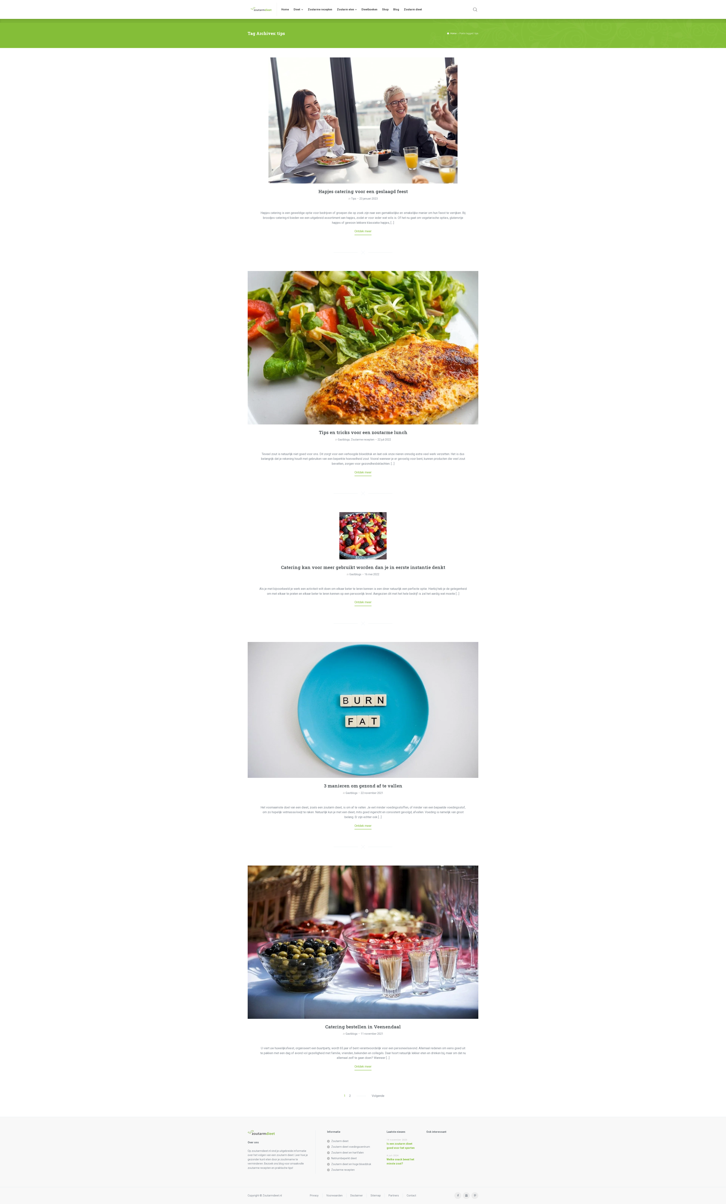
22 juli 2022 (384, 439)
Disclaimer (356, 1195)
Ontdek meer (363, 231)
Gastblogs (344, 439)
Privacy (314, 1195)
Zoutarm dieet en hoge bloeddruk (351, 1164)
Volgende (378, 1096)
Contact (411, 1195)
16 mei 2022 (372, 574)
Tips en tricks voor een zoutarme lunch (363, 432)
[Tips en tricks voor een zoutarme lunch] (363, 347)
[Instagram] (466, 1195)
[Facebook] (457, 1195)
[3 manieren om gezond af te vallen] (363, 710)
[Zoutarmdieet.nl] (260, 9)
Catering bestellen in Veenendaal (363, 1027)
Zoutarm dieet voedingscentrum (350, 1146)
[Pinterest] (474, 1195)
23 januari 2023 (368, 198)
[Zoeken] (475, 9)
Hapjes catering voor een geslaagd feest (363, 191)
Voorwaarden (334, 1195)
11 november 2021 (372, 1033)
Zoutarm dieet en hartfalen (347, 1152)
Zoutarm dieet (339, 1141)
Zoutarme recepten (362, 439)
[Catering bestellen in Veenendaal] (363, 942)
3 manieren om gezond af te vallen (363, 786)
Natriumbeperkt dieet (344, 1158)
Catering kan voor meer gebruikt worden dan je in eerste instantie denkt (363, 567)
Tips (353, 198)
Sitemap (376, 1195)
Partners (394, 1195)
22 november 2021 (372, 792)
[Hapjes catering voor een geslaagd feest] (363, 120)
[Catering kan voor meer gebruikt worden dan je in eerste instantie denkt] (363, 535)
